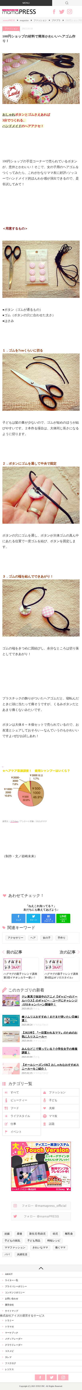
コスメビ (9, 1351)
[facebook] (18, 918)
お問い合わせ (11, 1298)
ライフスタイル (20, 1116)
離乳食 (69, 1233)
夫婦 (52, 1108)
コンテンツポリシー (15, 1292)
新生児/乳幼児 (37, 1233)
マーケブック (11, 1332)
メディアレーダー (13, 1339)
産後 (19, 1233)
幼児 (55, 1233)
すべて (15, 1092)
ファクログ (10, 1363)
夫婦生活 (22, 1254)
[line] (63, 918)
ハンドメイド (11, 126)
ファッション (40, 20)
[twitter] (33, 918)
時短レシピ (53, 1240)
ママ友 (53, 1116)
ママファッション (15, 1247)
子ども (53, 1100)
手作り (61, 937)
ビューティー (19, 1100)
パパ (7, 1254)
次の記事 (68, 952)
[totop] (41, 1268)
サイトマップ (11, 1311)
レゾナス (9, 1369)
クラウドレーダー (13, 1345)
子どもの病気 (12, 1240)
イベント (16, 1131)
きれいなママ (40, 1247)
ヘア (33, 937)
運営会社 (9, 1305)
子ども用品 (33, 1240)
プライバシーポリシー (16, 1286)
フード (15, 1108)
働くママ (60, 1247)
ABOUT (9, 1274)
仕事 (13, 1123)
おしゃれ (8, 114)
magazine (24, 20)
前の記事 (14, 952)
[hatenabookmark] (48, 918)
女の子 (47, 937)
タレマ (8, 1357)
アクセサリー (15, 937)
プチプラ (56, 20)
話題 (52, 1123)
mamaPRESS (9, 20)
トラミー (9, 1320)
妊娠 (7, 1233)
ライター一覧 (11, 1280)
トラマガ (9, 1326)
